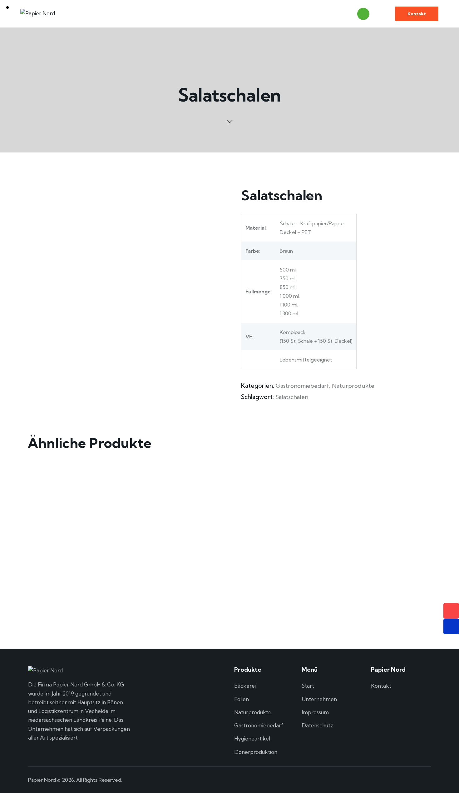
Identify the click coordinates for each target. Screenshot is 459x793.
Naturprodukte (353, 385)
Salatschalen (291, 397)
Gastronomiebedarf (302, 385)
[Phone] (451, 611)
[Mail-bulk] (451, 626)
